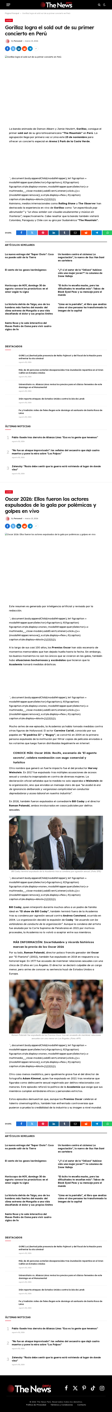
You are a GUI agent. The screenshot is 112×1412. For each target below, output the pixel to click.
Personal (18, 41)
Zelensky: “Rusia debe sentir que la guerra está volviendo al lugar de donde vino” (56, 468)
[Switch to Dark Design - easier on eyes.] (104, 4)
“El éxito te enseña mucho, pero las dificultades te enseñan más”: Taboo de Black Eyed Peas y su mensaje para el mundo (81, 290)
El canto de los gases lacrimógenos (25, 269)
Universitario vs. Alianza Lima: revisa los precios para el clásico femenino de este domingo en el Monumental (60, 386)
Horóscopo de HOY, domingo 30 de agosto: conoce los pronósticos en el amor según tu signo (26, 288)
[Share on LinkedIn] (18, 48)
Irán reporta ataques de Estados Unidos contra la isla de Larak (51, 398)
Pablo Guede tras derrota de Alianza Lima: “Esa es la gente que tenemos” (55, 437)
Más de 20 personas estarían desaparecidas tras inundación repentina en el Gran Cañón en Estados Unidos (61, 371)
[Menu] (8, 4)
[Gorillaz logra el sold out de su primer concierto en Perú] (56, 88)
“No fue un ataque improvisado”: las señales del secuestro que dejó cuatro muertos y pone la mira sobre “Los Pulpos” (56, 452)
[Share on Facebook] (7, 48)
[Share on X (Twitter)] (13, 48)
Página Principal (12, 13)
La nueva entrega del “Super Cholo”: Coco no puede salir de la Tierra (29, 256)
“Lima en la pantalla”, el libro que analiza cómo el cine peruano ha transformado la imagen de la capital (82, 307)
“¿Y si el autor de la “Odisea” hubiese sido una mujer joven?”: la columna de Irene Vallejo (80, 273)
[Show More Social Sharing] (35, 48)
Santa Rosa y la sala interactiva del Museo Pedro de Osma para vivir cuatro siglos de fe (28, 326)
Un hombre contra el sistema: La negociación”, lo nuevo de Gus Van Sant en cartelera (81, 257)
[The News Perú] (56, 4)
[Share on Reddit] (24, 48)
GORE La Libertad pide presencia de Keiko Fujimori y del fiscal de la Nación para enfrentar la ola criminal (60, 357)
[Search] (99, 4)
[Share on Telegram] (30, 48)
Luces (9, 20)
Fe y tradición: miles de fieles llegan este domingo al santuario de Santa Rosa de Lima (60, 411)
